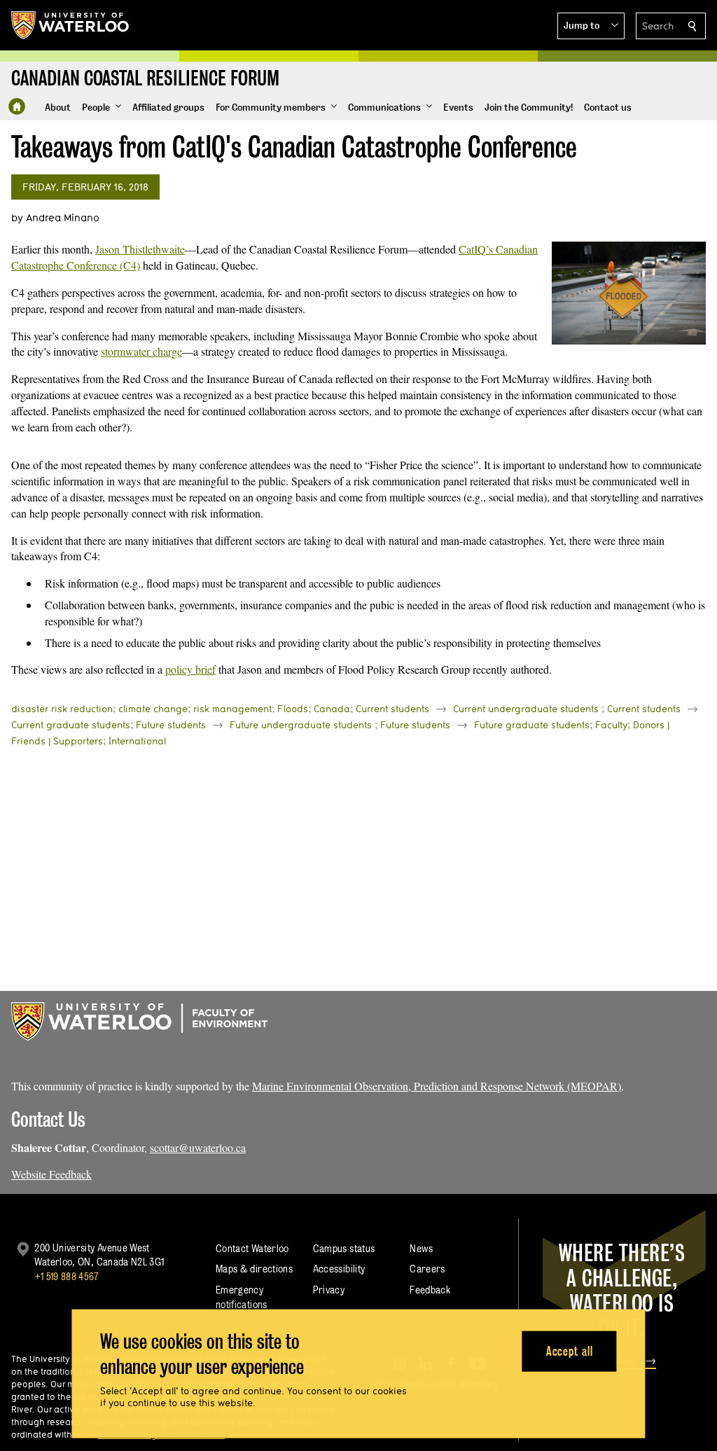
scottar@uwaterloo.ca (198, 1147)
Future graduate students (532, 724)
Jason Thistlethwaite (140, 249)
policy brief (190, 669)
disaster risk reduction (62, 708)
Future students (171, 724)
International (137, 741)
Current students (392, 708)
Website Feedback (51, 1174)
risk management (232, 708)
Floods (292, 708)
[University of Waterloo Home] (70, 25)
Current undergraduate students (526, 708)
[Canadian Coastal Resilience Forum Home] (16, 106)
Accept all (569, 1350)
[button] (591, 26)
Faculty (611, 724)
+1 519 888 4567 (66, 1276)
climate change (153, 708)
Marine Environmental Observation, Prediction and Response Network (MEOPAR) (436, 1085)
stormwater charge (141, 351)
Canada (332, 708)
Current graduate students (70, 724)
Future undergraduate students (301, 724)
